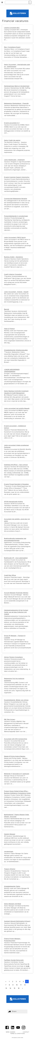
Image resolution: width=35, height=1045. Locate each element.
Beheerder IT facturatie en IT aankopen (16, 774)
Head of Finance (9, 328)
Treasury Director (9, 869)
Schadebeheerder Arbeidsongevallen (16, 350)
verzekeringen (8, 851)
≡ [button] (2, 2)
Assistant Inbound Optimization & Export (17, 921)
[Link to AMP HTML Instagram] (23, 1029)
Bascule (6, 309)
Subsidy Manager (9, 834)
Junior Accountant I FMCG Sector (15, 237)
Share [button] (13, 1011)
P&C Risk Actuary (9, 719)
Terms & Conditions (17, 1033)
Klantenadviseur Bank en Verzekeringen (16, 86)
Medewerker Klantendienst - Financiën (16, 103)
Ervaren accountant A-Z (11, 123)
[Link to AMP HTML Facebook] (7, 1029)
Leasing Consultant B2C (12, 27)
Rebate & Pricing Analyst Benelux (14, 756)
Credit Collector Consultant (13, 274)
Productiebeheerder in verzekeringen (16, 216)
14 (10, 988)
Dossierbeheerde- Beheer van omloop (16, 700)
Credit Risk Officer (10, 575)
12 (25, 985)
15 (14, 988)
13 (6, 988)
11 (20, 985)
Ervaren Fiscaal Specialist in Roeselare (16, 484)
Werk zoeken (10, 1032)
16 (18, 988)
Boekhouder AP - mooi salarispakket (16, 558)
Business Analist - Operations (13, 257)
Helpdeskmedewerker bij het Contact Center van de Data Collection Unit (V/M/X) (16, 612)
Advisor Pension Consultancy (13, 657)
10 (17, 985)
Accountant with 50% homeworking (15, 739)
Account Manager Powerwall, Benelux (16, 593)
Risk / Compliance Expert (12, 47)
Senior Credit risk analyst (12, 140)
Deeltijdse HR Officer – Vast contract (16, 465)
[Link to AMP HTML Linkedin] (12, 1029)
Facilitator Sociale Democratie (14, 960)
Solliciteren (19, 13)
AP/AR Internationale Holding (13, 501)
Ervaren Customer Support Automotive (16, 177)
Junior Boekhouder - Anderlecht (14, 160)
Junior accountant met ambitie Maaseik (16, 408)
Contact (26, 1032)
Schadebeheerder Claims (12, 886)
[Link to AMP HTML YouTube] (18, 1029)
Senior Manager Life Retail (12, 904)
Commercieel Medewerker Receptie (15, 198)
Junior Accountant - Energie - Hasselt (16, 292)
